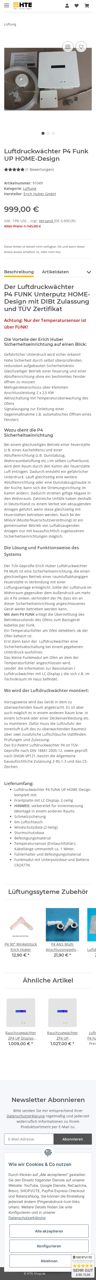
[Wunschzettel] (76, 6)
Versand (46, 220)
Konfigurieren (49, 1246)
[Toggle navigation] (6, 3)
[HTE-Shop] (22, 6)
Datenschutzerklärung (26, 1116)
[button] (67, 6)
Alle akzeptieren (49, 1231)
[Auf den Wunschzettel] (81, 46)
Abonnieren (72, 1139)
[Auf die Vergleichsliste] (67, 46)
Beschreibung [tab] (19, 271)
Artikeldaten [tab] (55, 271)
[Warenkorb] (87, 6)
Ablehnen (49, 1261)
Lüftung (29, 188)
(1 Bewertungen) (40, 169)
